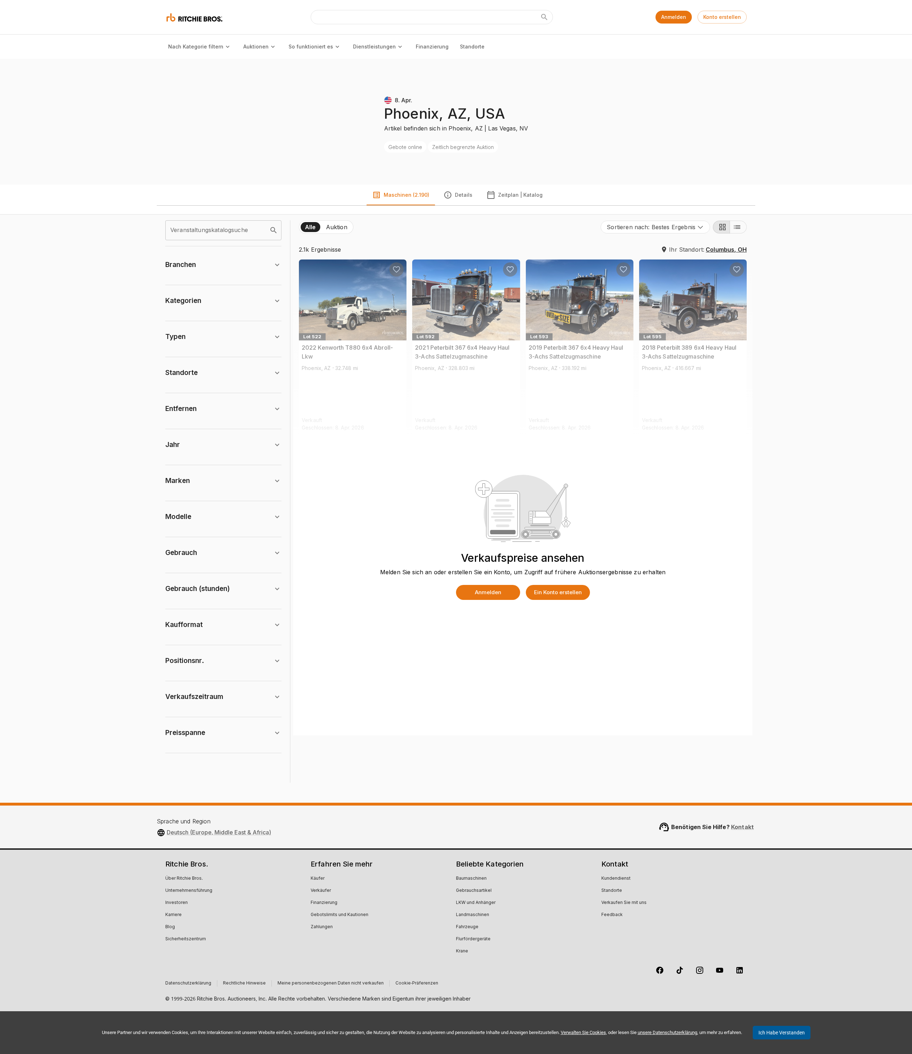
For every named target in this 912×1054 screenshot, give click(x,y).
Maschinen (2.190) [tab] (406, 195)
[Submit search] (544, 17)
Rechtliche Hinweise (244, 983)
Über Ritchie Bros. (184, 878)
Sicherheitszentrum (185, 939)
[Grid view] (721, 227)
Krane (462, 951)
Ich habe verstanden (781, 1032)
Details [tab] (463, 195)
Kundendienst (616, 878)
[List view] (738, 227)
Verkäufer (321, 891)
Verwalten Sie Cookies (583, 1032)
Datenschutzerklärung (188, 983)
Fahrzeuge (467, 927)
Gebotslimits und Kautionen (339, 915)
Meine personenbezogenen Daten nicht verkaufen (331, 983)
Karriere (173, 915)
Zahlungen (322, 927)
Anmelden (673, 17)
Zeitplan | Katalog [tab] (520, 195)
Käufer (318, 878)
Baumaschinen (471, 878)
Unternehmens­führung (188, 891)
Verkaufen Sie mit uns (624, 903)
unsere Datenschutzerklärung (667, 1032)
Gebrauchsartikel (474, 891)
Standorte (472, 46)
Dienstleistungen (374, 46)
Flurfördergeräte (473, 939)
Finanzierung (432, 46)
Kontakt (742, 827)
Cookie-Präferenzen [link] (416, 983)
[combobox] (655, 227)
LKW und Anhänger (476, 903)
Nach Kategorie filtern (195, 46)
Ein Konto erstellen (558, 592)
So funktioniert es (311, 46)
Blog (170, 927)
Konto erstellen (722, 17)
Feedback (612, 915)
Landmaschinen (472, 915)
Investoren (176, 903)
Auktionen (256, 46)
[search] (273, 230)
